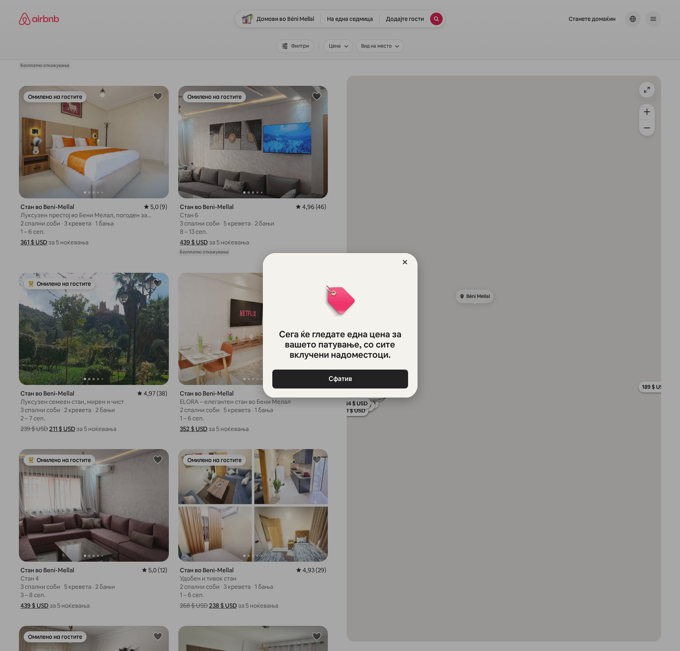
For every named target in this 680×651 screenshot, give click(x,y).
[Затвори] (405, 262)
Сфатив (340, 379)
